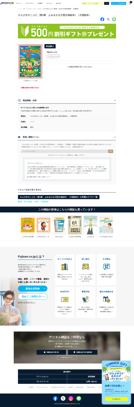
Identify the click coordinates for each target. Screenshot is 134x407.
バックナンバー (52, 56)
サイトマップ (101, 387)
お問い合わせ (91, 381)
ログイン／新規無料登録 (118, 3)
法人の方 (58, 3)
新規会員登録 (33, 288)
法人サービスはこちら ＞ (27, 302)
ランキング (49, 3)
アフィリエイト (42, 377)
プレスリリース (42, 381)
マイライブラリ (30, 3)
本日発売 (40, 3)
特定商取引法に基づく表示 (58, 387)
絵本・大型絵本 (37, 8)
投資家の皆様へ (91, 387)
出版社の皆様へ (80, 387)
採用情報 (91, 377)
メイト (19, 18)
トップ (19, 8)
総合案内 (67, 372)
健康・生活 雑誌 (27, 8)
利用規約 (31, 387)
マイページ (19, 3)
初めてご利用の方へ (33, 296)
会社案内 (70, 387)
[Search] (106, 3)
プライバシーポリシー (42, 387)
